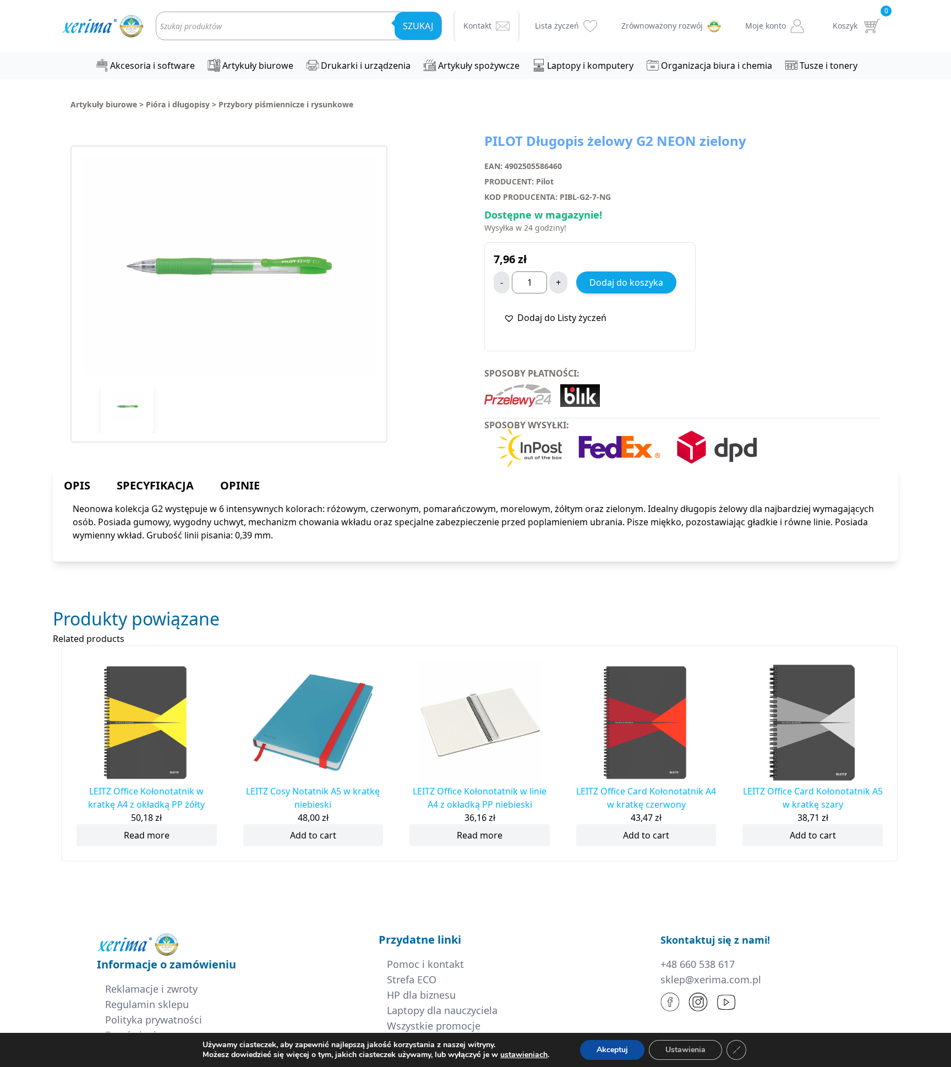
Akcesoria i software (152, 65)
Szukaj (418, 26)
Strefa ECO (411, 979)
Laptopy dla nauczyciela (442, 1010)
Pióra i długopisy (178, 104)
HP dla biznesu (421, 994)
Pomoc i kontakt (425, 964)
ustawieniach (524, 1055)
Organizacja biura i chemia (716, 65)
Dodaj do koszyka (626, 282)
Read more (147, 835)
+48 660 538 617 (697, 964)
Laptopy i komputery (590, 65)
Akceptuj (612, 1049)
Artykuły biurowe (257, 65)
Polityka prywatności (153, 1019)
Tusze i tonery (828, 65)
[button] (555, 317)
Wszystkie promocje (433, 1025)
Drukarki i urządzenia (366, 65)
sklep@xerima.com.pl (710, 979)
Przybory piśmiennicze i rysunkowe (285, 104)
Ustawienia (685, 1049)
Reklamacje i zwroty (151, 988)
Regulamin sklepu (147, 1004)
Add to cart (313, 835)
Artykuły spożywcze (479, 65)
